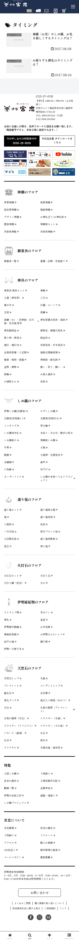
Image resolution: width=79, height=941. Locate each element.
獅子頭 (44, 641)
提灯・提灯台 (11, 345)
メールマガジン (12, 857)
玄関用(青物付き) (49, 418)
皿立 (6, 546)
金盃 (42, 619)
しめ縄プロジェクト (15, 803)
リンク (63, 908)
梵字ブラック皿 (49, 531)
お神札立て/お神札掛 (52, 217)
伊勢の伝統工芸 (12, 795)
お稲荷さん (10, 381)
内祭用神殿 (10, 231)
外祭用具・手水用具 (51, 345)
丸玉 (42, 733)
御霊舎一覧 (10, 261)
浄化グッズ (10, 700)
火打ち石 (45, 575)
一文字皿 (9, 531)
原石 (42, 740)
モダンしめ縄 (47, 411)
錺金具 (44, 337)
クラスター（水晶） (51, 718)
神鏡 (42, 290)
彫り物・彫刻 (11, 337)
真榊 (42, 312)
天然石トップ (11, 678)
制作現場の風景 (49, 850)
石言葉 (44, 693)
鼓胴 (6, 455)
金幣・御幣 (10, 367)
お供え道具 (46, 374)
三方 (42, 298)
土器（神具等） (12, 298)
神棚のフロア (27, 191)
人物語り (45, 773)
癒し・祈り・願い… (51, 367)
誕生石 (8, 693)
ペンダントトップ (50, 685)
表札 (6, 619)
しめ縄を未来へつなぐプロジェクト (56, 478)
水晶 (42, 678)
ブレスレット (11, 685)
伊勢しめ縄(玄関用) (15, 411)
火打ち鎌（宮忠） (14, 583)
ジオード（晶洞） (14, 733)
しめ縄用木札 (11, 433)
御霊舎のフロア (29, 250)
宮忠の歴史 (10, 781)
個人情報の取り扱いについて (49, 903)
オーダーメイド (12, 476)
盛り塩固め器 (47, 510)
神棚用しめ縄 (47, 440)
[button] (71, 659)
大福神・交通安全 (50, 455)
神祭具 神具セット (14, 290)
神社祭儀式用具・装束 (52, 320)
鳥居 (42, 381)
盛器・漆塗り (47, 795)
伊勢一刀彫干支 (12, 649)
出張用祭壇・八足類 (15, 352)
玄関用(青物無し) (13, 418)
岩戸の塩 (9, 641)
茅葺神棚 (9, 202)
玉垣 (6, 312)
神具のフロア (27, 280)
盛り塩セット (11, 510)
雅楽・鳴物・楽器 (14, 359)
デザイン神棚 (11, 217)
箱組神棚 (45, 209)
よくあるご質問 (22, 903)
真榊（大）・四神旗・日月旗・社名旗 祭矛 (19, 321)
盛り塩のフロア (29, 499)
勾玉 (6, 707)
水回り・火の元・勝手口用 (55, 433)
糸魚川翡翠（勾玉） (15, 718)
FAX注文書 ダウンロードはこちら (57, 140)
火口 (42, 583)
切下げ (44, 469)
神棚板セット (47, 224)
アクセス (9, 842)
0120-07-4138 (44, 96)
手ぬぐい (45, 612)
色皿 (42, 524)
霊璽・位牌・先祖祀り (52, 261)
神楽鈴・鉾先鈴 (49, 359)
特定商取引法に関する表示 (26, 908)
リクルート (46, 835)
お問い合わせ (39, 892)
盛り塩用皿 (46, 517)
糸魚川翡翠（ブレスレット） (54, 709)
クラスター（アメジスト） (19, 725)
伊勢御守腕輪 (11, 627)
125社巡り (9, 850)
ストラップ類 (11, 612)
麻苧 (42, 462)
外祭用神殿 (46, 231)
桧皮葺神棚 (10, 209)
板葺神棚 (45, 202)
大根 (42, 447)
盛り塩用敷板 (47, 539)
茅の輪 (44, 425)
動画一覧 (9, 788)
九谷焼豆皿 (10, 539)
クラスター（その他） (52, 725)
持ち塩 (44, 546)
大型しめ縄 (10, 773)
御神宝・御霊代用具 (51, 330)
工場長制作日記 (49, 781)
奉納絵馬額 (10, 634)
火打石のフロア (29, 565)
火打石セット (11, 575)
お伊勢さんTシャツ (51, 634)
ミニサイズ (10, 425)
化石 (6, 740)
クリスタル (10, 747)
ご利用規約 (50, 908)
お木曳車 (45, 627)
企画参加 (45, 788)
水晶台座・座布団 (50, 747)
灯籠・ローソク (49, 305)
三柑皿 (8, 524)
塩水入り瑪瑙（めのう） (54, 700)
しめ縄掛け (10, 440)
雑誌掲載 (45, 857)
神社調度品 (10, 330)
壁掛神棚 (9, 224)
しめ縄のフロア (29, 400)
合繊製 (8, 462)
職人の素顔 (46, 842)
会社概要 (9, 828)
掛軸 (6, 374)
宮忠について (14, 820)
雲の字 (8, 305)
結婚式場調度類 (49, 352)
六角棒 (8, 469)
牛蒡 (6, 447)
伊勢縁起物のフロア (33, 601)
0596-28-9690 (22, 142)
